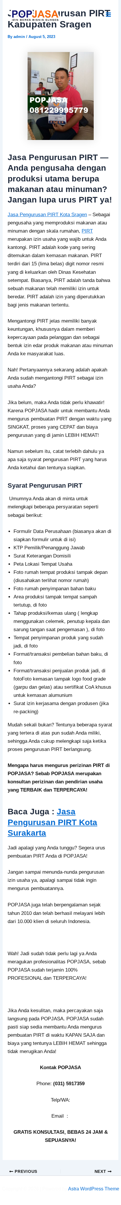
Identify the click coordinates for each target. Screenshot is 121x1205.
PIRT (87, 231)
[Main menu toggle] (108, 15)
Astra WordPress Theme (93, 1188)
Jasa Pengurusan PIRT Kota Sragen (47, 214)
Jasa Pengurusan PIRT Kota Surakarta (52, 822)
